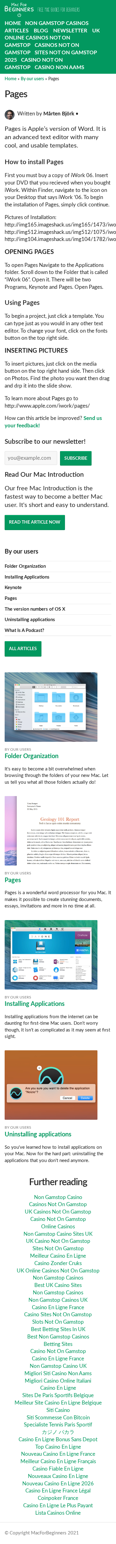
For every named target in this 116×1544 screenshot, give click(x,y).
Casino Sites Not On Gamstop (58, 1314)
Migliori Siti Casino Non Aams (58, 1373)
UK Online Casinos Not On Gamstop (58, 1270)
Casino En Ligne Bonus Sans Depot (58, 1439)
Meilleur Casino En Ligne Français (58, 1461)
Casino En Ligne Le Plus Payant (58, 1505)
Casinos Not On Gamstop (58, 1204)
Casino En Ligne (58, 1388)
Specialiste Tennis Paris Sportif (58, 1424)
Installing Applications (27, 577)
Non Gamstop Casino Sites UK (58, 1234)
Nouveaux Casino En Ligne (58, 1476)
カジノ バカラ (58, 1432)
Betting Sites (58, 1344)
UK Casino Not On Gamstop (58, 1241)
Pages (11, 598)
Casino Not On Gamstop (58, 1219)
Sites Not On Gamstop (58, 1248)
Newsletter (70, 30)
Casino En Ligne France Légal (58, 1490)
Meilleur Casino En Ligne (58, 1256)
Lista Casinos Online (58, 1513)
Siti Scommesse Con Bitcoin (58, 1417)
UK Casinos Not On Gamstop (58, 1211)
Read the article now (34, 522)
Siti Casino (58, 1410)
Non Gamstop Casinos (56, 23)
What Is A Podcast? (24, 630)
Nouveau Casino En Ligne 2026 (58, 1483)
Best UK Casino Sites (58, 1285)
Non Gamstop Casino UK (58, 1366)
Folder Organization (25, 566)
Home (13, 23)
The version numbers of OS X (35, 609)
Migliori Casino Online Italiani (58, 1381)
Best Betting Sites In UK (58, 1329)
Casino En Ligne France (58, 1307)
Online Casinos (58, 1226)
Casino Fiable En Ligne (58, 1468)
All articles (23, 648)
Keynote (13, 587)
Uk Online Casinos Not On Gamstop (52, 38)
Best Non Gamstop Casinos (58, 1336)
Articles (16, 30)
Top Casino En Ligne (58, 1447)
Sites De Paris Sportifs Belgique (58, 1395)
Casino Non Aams (59, 67)
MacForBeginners (42, 10)
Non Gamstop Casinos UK (58, 1300)
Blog (41, 30)
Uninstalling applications (30, 619)
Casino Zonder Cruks (58, 1263)
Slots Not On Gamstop (58, 1322)
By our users (32, 79)
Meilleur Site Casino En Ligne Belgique (58, 1402)
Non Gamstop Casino (58, 1197)
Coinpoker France (58, 1498)
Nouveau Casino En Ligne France (58, 1454)
